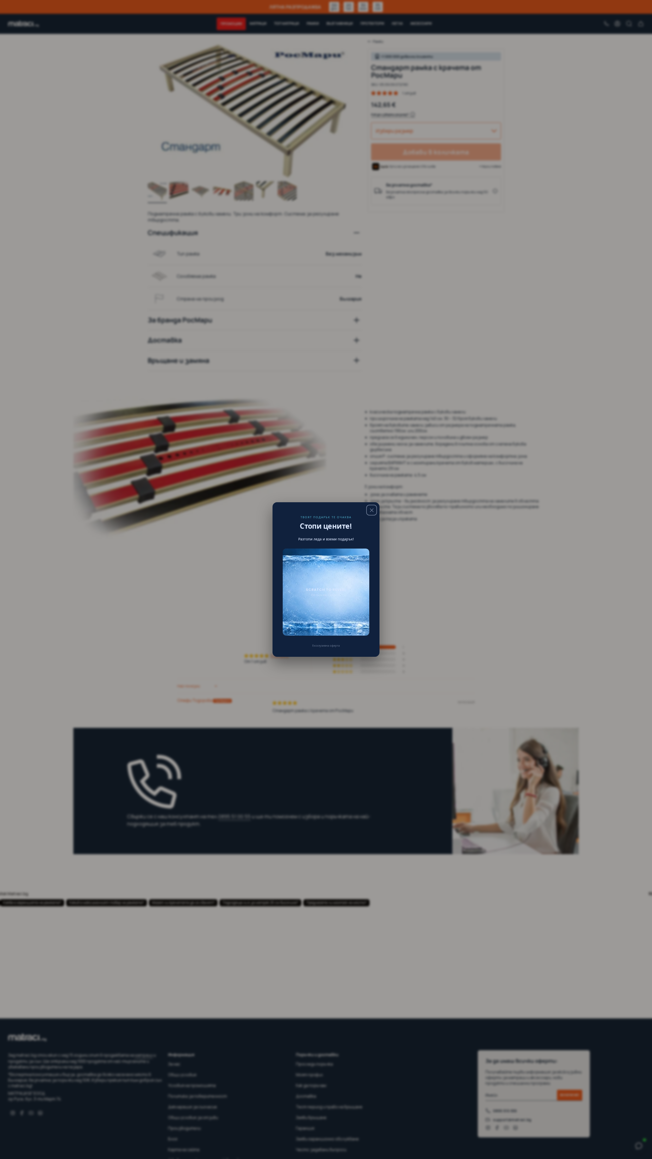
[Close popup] (371, 510)
